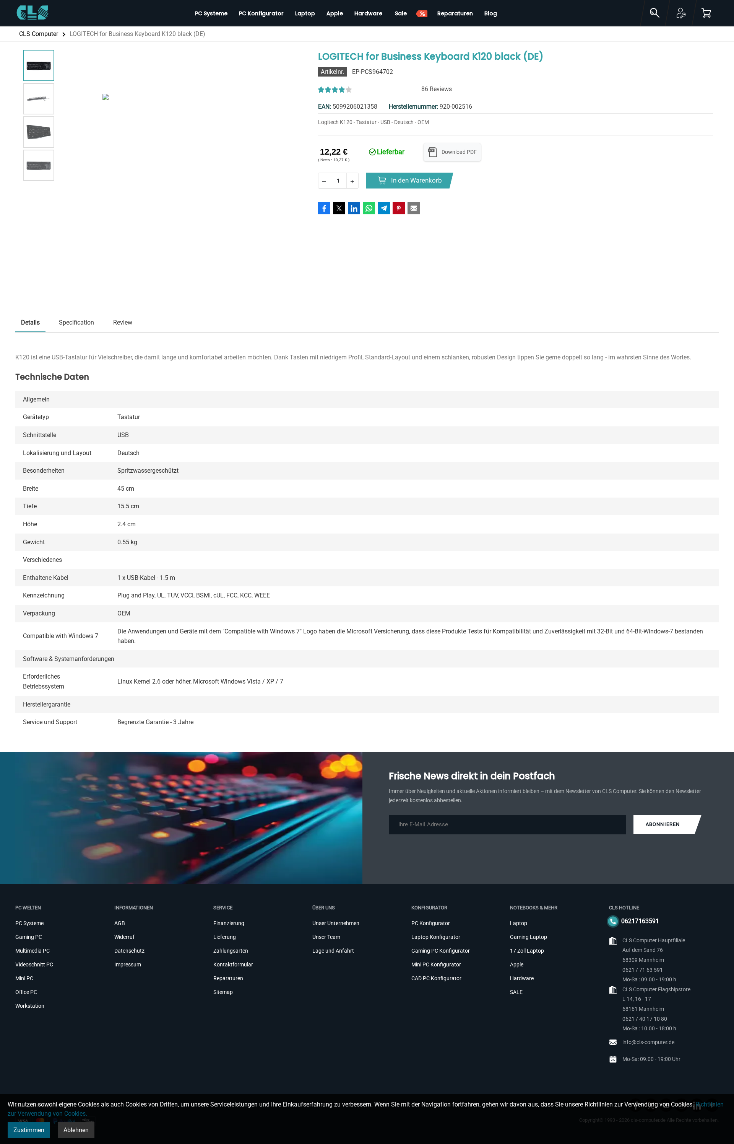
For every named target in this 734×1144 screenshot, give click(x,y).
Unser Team (326, 937)
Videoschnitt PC (34, 964)
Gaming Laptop (528, 937)
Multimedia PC (32, 951)
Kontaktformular (233, 964)
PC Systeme (29, 923)
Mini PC (24, 978)
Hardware (522, 978)
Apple (516, 964)
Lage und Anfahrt (333, 951)
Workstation (29, 1006)
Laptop (518, 923)
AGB (119, 923)
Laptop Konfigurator (435, 937)
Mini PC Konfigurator (436, 964)
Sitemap (223, 992)
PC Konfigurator (430, 923)
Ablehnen (76, 1130)
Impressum (127, 964)
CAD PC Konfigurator (436, 978)
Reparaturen (228, 978)
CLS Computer (38, 34)
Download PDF (459, 152)
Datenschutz (129, 951)
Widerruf (124, 937)
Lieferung (224, 937)
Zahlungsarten (230, 951)
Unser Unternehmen (335, 923)
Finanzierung (228, 923)
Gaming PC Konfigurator (440, 951)
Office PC (26, 992)
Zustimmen (28, 1130)
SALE (516, 992)
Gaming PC (28, 937)
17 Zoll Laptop (527, 951)
